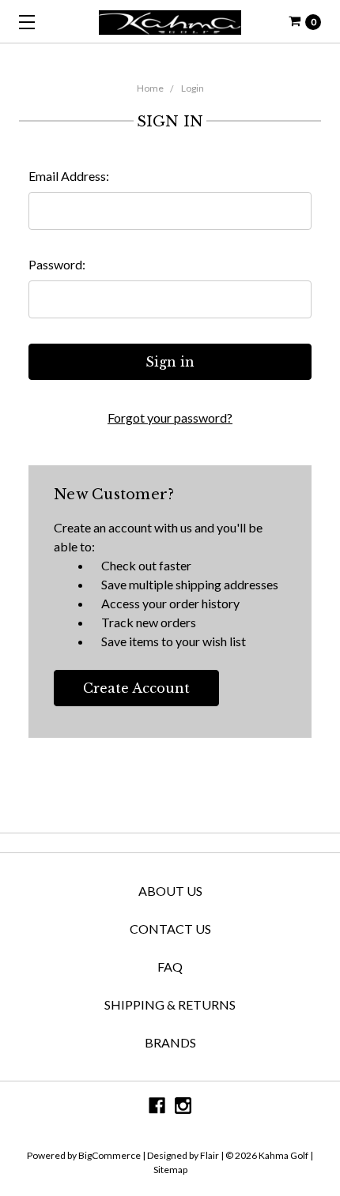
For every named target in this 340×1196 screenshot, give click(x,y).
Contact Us (170, 928)
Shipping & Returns (170, 1004)
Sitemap (170, 1169)
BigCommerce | (111, 1155)
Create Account (136, 688)
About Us (170, 890)
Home (150, 88)
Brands (170, 1042)
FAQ (170, 966)
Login (192, 88)
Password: (56, 264)
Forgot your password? (170, 417)
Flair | (212, 1155)
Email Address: (68, 175)
